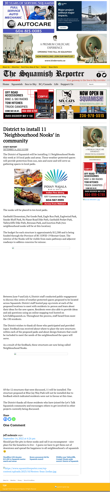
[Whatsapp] (14, 419)
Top (5, 485)
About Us (5, 480)
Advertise (13, 480)
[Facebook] (5, 419)
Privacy (20, 480)
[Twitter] (9, 419)
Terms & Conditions (29, 480)
